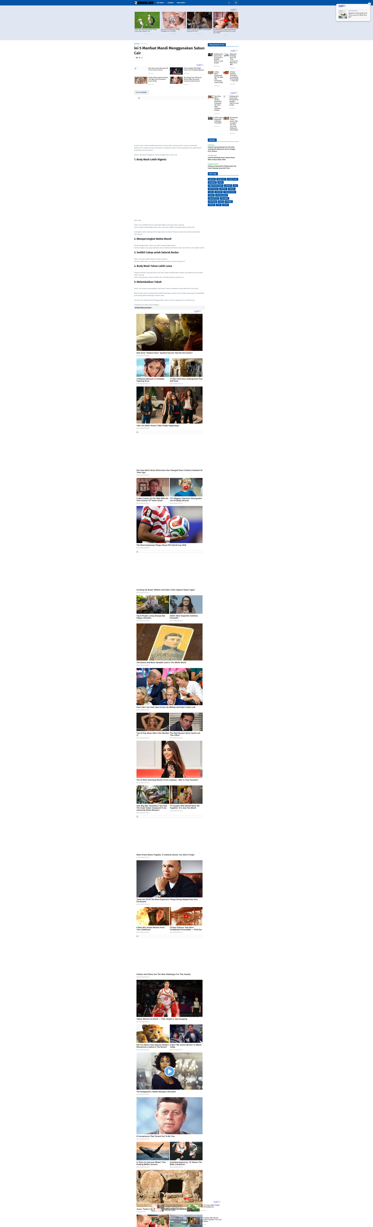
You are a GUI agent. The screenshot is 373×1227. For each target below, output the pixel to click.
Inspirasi (228, 185)
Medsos (231, 189)
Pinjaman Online (230, 192)
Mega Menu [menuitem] (181, 3)
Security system (222, 195)
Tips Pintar (212, 201)
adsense (211, 179)
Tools (221, 201)
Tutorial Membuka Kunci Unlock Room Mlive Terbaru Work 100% (221, 159)
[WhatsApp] (142, 58)
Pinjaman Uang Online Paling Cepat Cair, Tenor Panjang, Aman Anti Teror (222, 167)
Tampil (144, 92)
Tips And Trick (213, 198)
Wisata (225, 205)
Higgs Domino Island (215, 185)
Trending (228, 201)
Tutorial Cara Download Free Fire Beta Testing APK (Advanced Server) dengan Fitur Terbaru (221, 149)
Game (220, 182)
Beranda (136, 43)
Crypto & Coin (232, 179)
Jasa (235, 185)
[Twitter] (139, 58)
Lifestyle (223, 189)
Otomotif (218, 192)
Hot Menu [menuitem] (160, 3)
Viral (218, 205)
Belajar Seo (221, 179)
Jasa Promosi (213, 189)
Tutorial (211, 205)
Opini (210, 192)
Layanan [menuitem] (170, 3)
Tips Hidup (143, 43)
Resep (211, 195)
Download (212, 182)
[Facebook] (137, 58)
